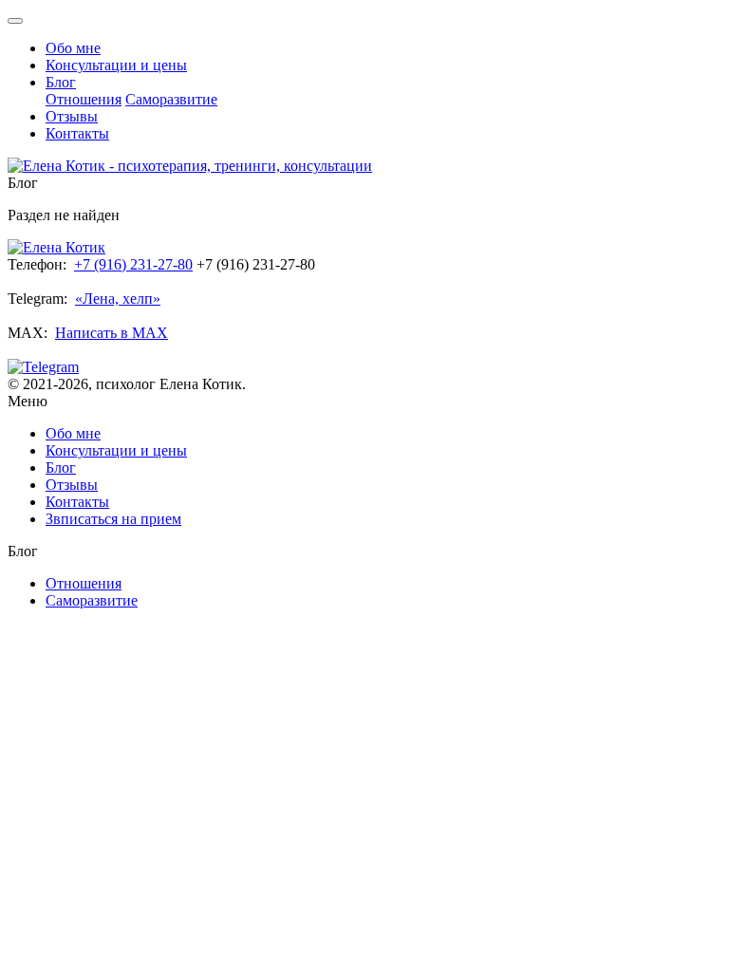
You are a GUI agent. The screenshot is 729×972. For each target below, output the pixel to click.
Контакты (77, 133)
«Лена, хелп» (117, 298)
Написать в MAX (111, 333)
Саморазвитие (171, 99)
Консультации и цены (116, 65)
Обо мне (73, 48)
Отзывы (72, 116)
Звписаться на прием (113, 519)
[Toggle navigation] (15, 21)
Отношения (84, 99)
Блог (61, 82)
